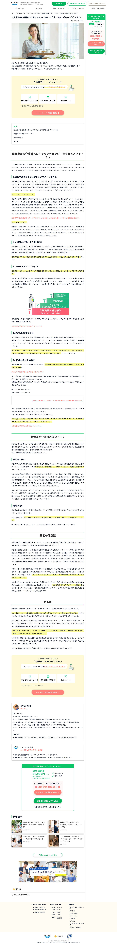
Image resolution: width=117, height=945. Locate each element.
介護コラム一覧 (20, 13)
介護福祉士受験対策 (39, 912)
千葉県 (53, 909)
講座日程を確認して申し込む (47, 801)
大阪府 (59, 912)
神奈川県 (59, 907)
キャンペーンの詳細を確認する (47, 113)
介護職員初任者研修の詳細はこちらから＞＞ (27, 326)
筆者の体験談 (18, 137)
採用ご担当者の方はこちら (97, 3)
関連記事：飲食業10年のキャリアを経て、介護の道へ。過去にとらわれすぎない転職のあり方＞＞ (46, 218)
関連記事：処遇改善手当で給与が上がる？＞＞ (28, 372)
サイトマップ (73, 916)
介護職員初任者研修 (39, 907)
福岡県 (53, 917)
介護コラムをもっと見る (48, 855)
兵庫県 (53, 914)
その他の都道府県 (59, 918)
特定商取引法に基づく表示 (77, 924)
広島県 (59, 914)
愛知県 (53, 912)
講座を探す (60, 3)
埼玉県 (59, 909)
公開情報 (72, 918)
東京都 (53, 907)
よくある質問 (73, 913)
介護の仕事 (30, 13)
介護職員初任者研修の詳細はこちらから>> (26, 426)
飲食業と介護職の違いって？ (24, 134)
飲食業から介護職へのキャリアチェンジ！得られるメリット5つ (36, 130)
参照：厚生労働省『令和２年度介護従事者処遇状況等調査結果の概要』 (57, 400)
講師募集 (72, 911)
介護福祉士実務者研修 (39, 909)
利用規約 (72, 921)
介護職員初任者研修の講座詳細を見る (48, 807)
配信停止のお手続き (75, 927)
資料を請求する (77, 3)
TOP (13, 13)
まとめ (16, 141)
